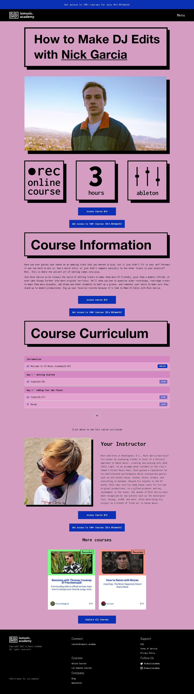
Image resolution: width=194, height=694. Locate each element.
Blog (74, 678)
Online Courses (79, 663)
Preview (162, 366)
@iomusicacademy (151, 663)
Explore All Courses (97, 619)
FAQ (142, 644)
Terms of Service (148, 649)
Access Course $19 (97, 211)
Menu (181, 15)
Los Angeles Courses (82, 668)
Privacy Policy (147, 653)
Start (163, 382)
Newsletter (77, 683)
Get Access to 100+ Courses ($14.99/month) (97, 224)
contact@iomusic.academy (84, 644)
